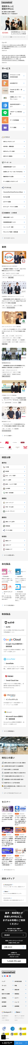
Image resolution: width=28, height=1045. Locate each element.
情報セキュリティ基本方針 (19, 1015)
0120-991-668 (15, 961)
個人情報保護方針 (5, 1015)
